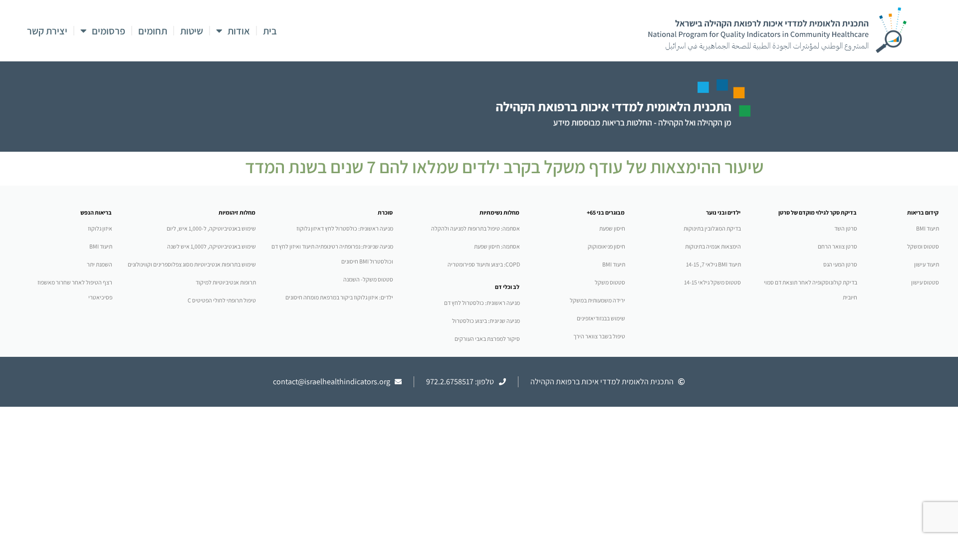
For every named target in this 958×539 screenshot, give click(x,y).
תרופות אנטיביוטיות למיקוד (226, 282)
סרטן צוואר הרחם (837, 246)
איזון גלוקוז (100, 228)
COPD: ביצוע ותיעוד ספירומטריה (484, 264)
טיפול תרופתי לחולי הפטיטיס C (222, 300)
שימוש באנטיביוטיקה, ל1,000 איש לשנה (211, 246)
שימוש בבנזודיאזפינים (601, 318)
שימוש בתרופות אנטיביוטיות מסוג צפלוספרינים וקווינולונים (192, 264)
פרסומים (108, 30)
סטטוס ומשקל (923, 246)
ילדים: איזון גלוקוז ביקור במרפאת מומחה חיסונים (339, 297)
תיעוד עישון (926, 264)
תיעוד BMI (927, 228)
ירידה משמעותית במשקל (597, 300)
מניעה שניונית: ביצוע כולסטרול (486, 320)
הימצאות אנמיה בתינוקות (713, 246)
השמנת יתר (99, 264)
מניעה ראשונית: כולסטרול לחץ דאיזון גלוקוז (344, 228)
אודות (239, 30)
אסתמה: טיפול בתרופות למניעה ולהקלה (475, 228)
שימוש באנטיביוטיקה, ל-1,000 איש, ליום (211, 228)
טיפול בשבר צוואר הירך (599, 336)
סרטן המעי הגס (840, 264)
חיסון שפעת (612, 228)
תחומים (152, 30)
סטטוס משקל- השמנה (368, 279)
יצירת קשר (47, 30)
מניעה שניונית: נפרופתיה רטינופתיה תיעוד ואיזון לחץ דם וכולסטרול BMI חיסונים (332, 254)
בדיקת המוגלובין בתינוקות (712, 228)
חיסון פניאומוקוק (606, 246)
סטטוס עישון (925, 282)
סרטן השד (845, 228)
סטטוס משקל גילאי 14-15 (712, 282)
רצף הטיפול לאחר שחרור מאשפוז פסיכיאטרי (74, 289)
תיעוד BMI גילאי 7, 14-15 (713, 264)
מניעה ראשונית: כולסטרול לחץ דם (482, 302)
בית (270, 30)
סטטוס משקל (610, 282)
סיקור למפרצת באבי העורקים (487, 338)
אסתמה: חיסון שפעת (497, 246)
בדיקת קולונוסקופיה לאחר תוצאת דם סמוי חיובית (810, 289)
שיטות (191, 30)
